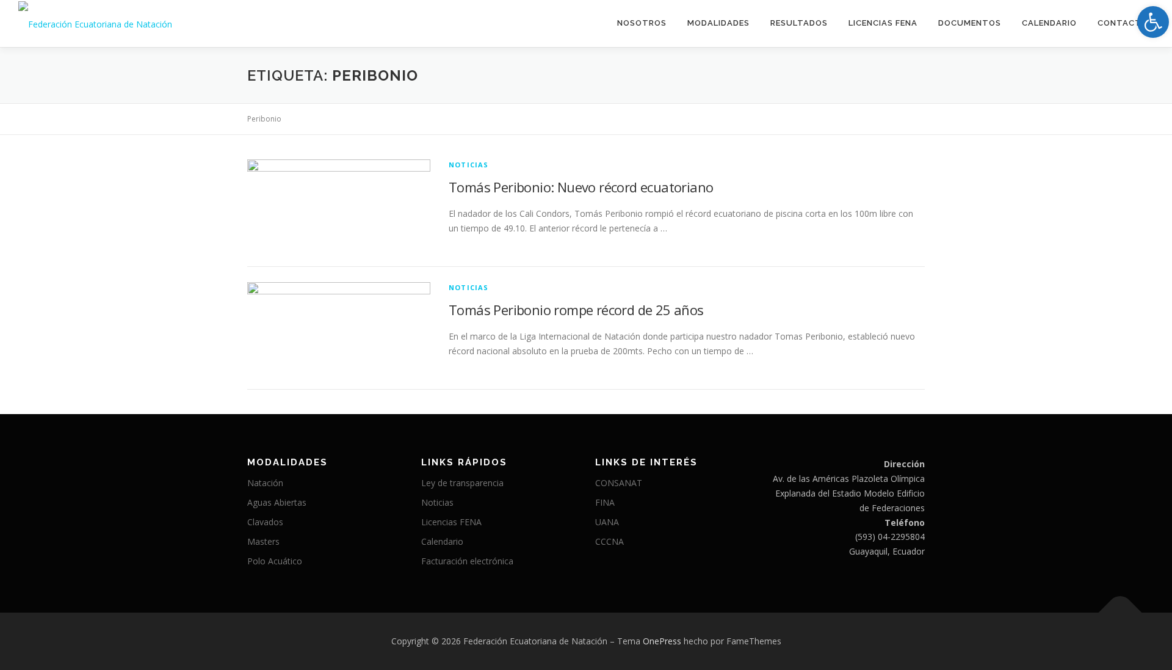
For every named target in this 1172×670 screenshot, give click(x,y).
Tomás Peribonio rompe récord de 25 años (576, 309)
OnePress (662, 641)
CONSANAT (618, 483)
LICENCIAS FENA (882, 22)
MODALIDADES (718, 22)
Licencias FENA (451, 522)
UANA (607, 522)
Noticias (469, 164)
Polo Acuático (274, 561)
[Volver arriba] (1120, 613)
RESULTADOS (799, 22)
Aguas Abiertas (276, 502)
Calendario (1049, 22)
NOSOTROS (642, 22)
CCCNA (609, 541)
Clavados (265, 522)
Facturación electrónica (467, 561)
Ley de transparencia (462, 483)
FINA (605, 502)
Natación (265, 483)
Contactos (1126, 22)
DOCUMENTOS (969, 22)
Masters (263, 541)
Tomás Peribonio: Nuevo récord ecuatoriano (581, 187)
